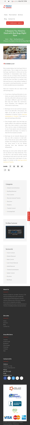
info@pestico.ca (7, 375)
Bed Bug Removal (18, 39)
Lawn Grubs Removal (12, 263)
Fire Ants (9, 276)
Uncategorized (11, 211)
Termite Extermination (13, 269)
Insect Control (11, 252)
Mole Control (10, 259)
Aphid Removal (11, 266)
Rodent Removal (11, 256)
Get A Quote (29, 216)
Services (5, 322)
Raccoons (9, 201)
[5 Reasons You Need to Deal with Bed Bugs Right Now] (15, 52)
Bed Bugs (9, 279)
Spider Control (10, 273)
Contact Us (6, 326)
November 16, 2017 (9, 63)
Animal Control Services (13, 188)
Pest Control (10, 194)
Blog (11, 39)
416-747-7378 (22, 1)
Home (6, 39)
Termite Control (11, 208)
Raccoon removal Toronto (13, 198)
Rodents (9, 204)
